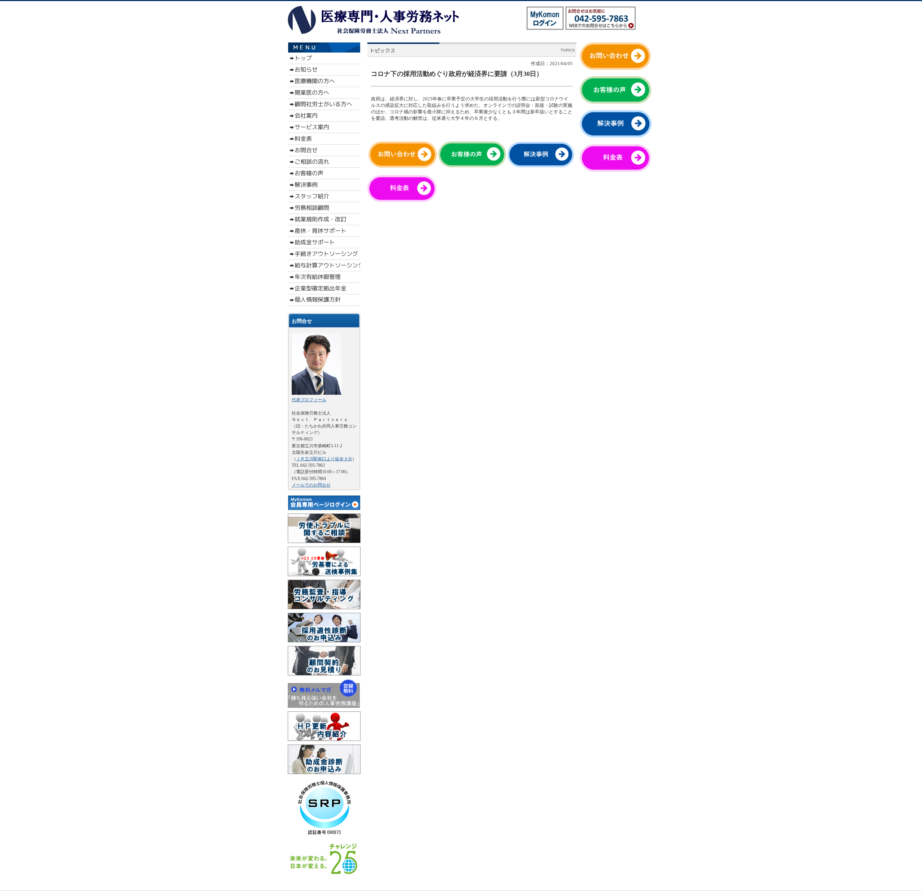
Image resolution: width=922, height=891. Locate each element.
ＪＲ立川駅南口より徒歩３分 (324, 458)
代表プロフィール (309, 399)
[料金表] (404, 200)
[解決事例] (540, 165)
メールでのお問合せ (311, 485)
